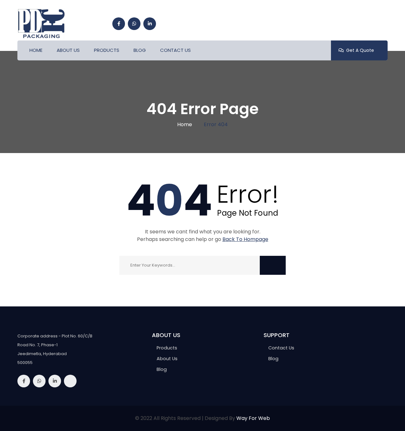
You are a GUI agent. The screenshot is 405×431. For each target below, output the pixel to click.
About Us (167, 358)
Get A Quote (360, 50)
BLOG (140, 50)
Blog (273, 358)
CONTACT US (175, 50)
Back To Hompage (245, 239)
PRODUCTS (106, 50)
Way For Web (253, 418)
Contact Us (281, 348)
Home (184, 124)
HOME (35, 50)
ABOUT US (68, 50)
